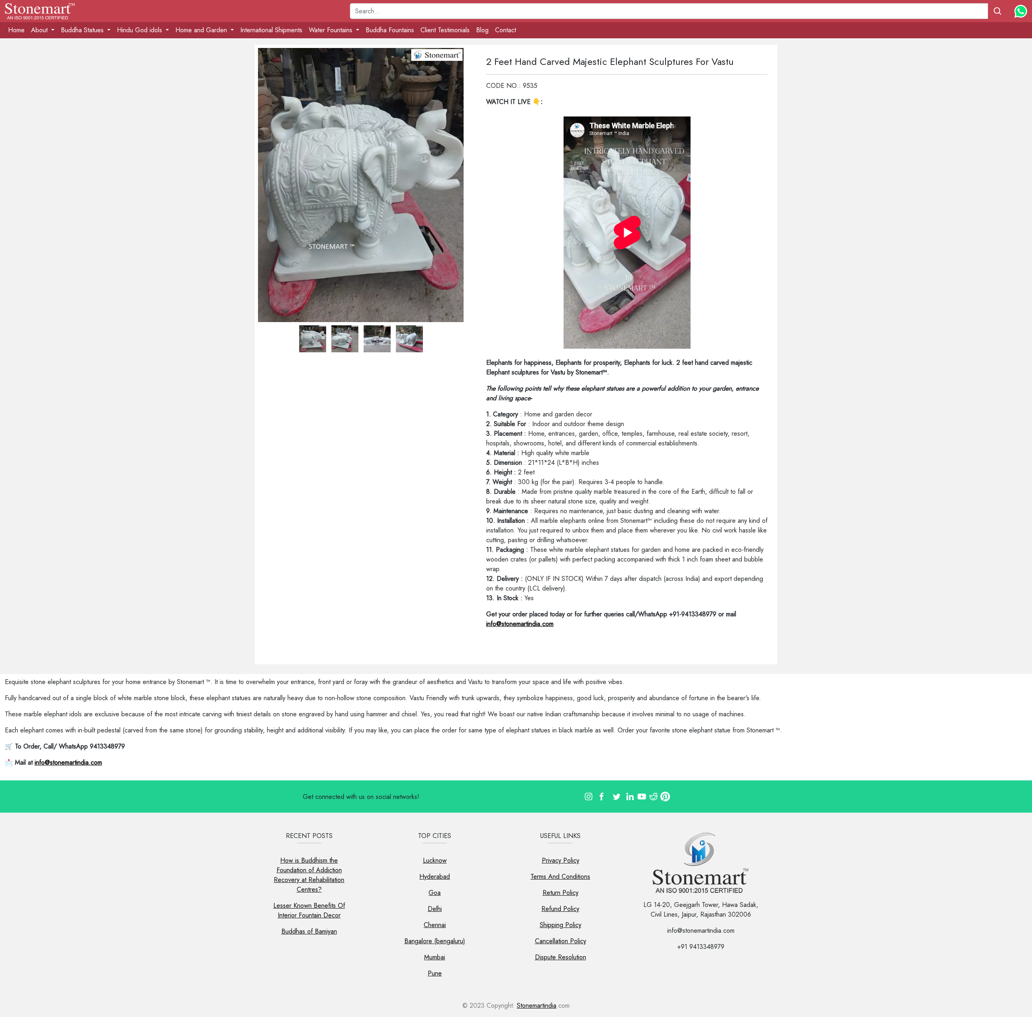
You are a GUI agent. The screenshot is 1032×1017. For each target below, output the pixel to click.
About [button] (40, 30)
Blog (482, 30)
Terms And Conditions (560, 876)
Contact (505, 30)
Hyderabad (434, 876)
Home (16, 30)
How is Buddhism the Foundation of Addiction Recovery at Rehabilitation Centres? (309, 875)
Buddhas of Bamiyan (309, 931)
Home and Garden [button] (202, 30)
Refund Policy (560, 908)
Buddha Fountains (390, 30)
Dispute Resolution (560, 957)
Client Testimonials (445, 30)
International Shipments (271, 30)
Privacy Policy (560, 860)
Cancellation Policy (560, 941)
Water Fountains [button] (331, 30)
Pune (435, 973)
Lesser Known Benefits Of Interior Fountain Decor (309, 910)
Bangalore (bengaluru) (434, 941)
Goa (435, 892)
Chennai (435, 925)
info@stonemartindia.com (519, 623)
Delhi (435, 908)
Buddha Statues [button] (83, 30)
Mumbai (434, 957)
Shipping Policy (560, 925)
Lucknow (435, 860)
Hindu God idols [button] (140, 30)
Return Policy (560, 892)
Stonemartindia (536, 1005)
